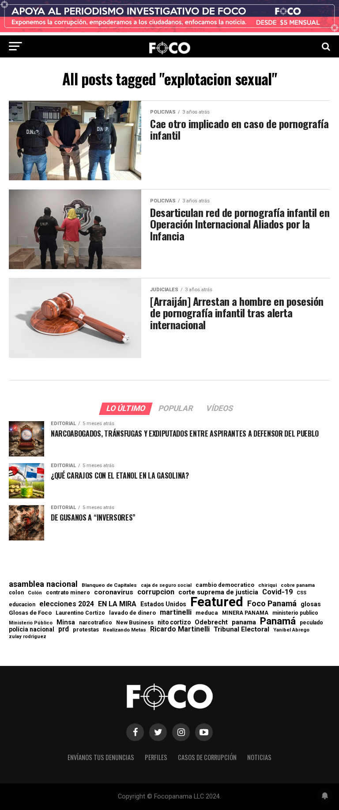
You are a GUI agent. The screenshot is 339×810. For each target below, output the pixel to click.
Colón (35, 592)
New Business (135, 623)
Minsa (65, 622)
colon (16, 592)
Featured (216, 602)
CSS (301, 593)
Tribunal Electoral (241, 629)
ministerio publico (295, 613)
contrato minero (68, 593)
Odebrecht (211, 622)
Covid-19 (277, 592)
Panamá (278, 621)
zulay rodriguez (27, 637)
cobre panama (298, 585)
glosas (311, 604)
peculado (311, 622)
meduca (207, 613)
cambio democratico (225, 585)
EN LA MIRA (117, 604)
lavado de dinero (132, 613)
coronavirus (113, 592)
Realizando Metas (124, 629)
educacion (22, 604)
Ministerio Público (31, 623)
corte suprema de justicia (218, 592)
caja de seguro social (166, 585)
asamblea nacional (43, 584)
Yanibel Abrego (291, 629)
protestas (86, 630)
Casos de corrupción (207, 757)
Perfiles (156, 757)
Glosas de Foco (30, 613)
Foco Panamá (272, 604)
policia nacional (31, 630)
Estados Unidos (163, 604)
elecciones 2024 (66, 604)
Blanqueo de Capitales (109, 585)
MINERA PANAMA (245, 613)
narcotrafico (95, 622)
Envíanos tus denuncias (101, 757)
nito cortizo (174, 623)
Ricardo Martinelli (180, 629)
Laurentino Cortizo (80, 613)
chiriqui (267, 585)
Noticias (259, 757)
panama (244, 622)
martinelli (176, 612)
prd (63, 629)
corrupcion (155, 592)
